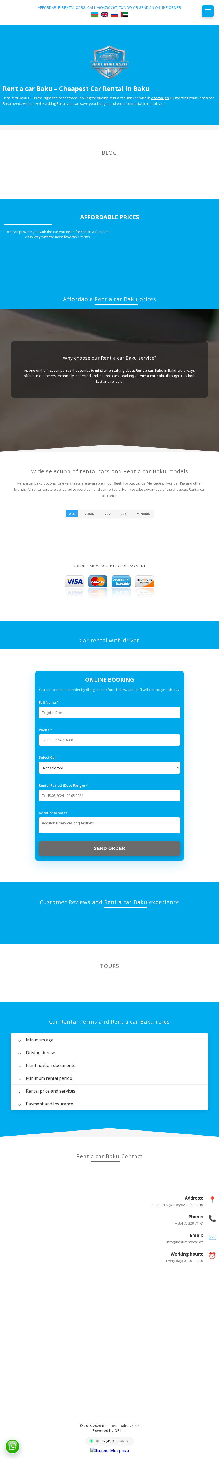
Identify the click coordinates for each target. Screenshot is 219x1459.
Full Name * (48, 702)
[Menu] (208, 11)
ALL (72, 514)
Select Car (47, 757)
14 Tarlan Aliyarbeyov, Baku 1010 (176, 1204)
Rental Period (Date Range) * (63, 785)
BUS (123, 514)
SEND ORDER (110, 848)
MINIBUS (143, 514)
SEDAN (89, 514)
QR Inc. (121, 1430)
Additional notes (53, 812)
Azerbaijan (160, 97)
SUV (107, 514)
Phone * (45, 729)
